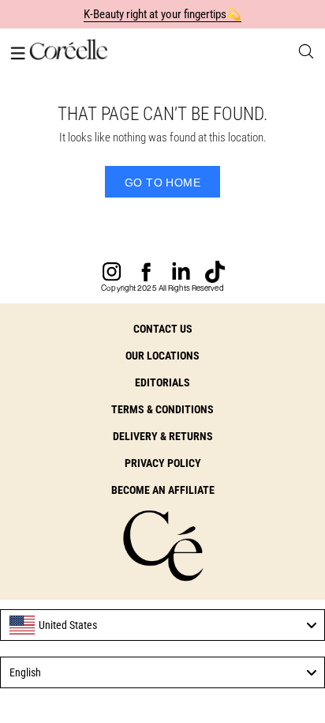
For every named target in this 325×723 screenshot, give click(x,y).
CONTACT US (162, 328)
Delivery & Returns (163, 436)
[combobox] (162, 625)
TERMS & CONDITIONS (162, 409)
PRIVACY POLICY (163, 463)
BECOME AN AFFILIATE (163, 490)
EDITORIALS (162, 382)
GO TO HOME (162, 182)
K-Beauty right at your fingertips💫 (163, 14)
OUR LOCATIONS (162, 355)
